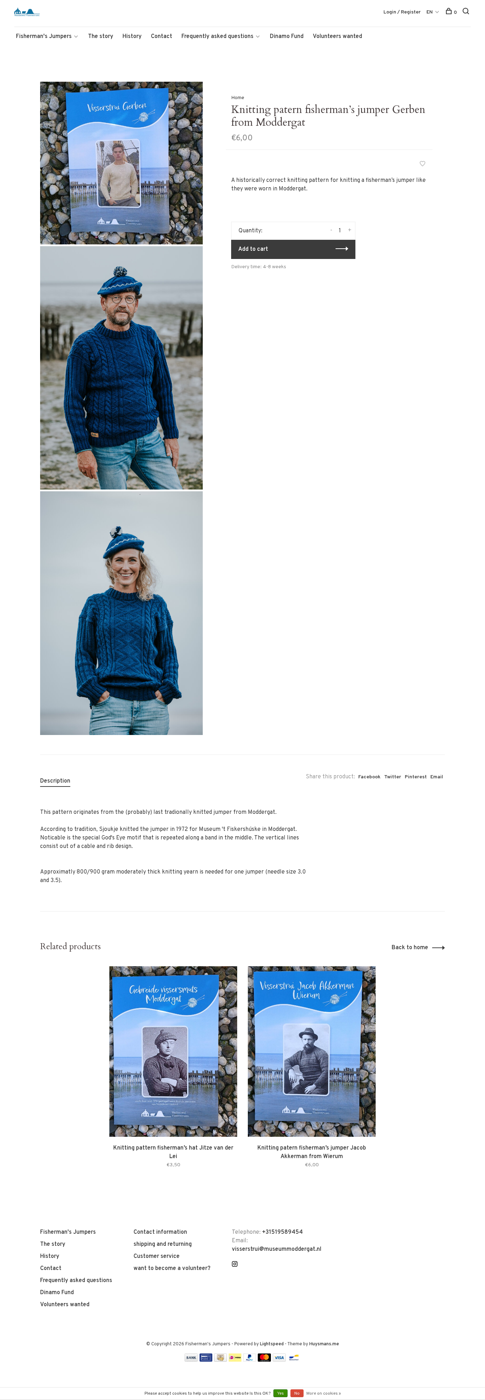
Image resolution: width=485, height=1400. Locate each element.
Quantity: (250, 230)
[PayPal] (249, 1360)
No (297, 1393)
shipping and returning (162, 1244)
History (132, 36)
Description (55, 781)
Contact (161, 36)
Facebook (369, 777)
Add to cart (253, 249)
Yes (280, 1393)
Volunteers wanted (337, 36)
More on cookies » (323, 1393)
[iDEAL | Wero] (235, 1360)
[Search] (467, 13)
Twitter (392, 777)
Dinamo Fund (287, 36)
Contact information (160, 1232)
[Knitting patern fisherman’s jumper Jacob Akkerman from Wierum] (312, 1051)
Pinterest (416, 777)
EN (429, 12)
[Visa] (279, 1360)
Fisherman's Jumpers (44, 36)
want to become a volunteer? (172, 1268)
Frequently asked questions (217, 36)
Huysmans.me (324, 1344)
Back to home (410, 947)
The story (100, 36)
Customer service (156, 1256)
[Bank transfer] (191, 1360)
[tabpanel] (173, 1075)
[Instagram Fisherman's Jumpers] (235, 1265)
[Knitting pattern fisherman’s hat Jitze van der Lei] (173, 1051)
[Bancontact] (294, 1360)
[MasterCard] (264, 1360)
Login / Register (402, 12)
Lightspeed (272, 1344)
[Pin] (206, 1360)
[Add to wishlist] (422, 164)
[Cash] (220, 1360)
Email (436, 777)
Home (237, 98)
